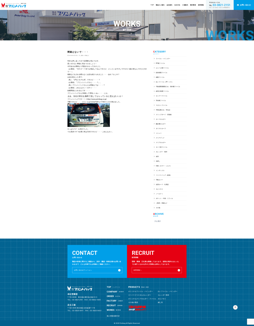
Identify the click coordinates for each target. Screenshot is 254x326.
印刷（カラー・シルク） (163, 166)
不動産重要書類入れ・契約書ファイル (167, 86)
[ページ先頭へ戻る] (235, 307)
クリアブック (160, 138)
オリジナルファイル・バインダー (140, 291)
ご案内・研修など (84, 55)
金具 (157, 156)
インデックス (160, 170)
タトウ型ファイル (161, 147)
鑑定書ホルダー (160, 124)
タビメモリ (159, 189)
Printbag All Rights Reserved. (130, 323)
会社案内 (169, 5)
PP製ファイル (160, 63)
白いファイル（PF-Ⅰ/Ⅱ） (164, 82)
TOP (152, 5)
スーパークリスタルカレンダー (139, 295)
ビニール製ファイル (162, 68)
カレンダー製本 (163, 295)
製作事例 (193, 5)
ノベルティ (159, 194)
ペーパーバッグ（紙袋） (163, 175)
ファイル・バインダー (162, 58)
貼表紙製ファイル (161, 72)
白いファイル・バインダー (167, 291)
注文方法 (177, 5)
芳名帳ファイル (160, 100)
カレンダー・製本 (161, 152)
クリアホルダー (160, 142)
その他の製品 (133, 302)
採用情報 (201, 5)
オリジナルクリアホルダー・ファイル (142, 299)
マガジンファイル (161, 105)
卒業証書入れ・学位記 (162, 110)
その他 (157, 207)
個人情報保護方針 (113, 316)
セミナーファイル (161, 96)
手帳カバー (159, 180)
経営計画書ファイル (162, 91)
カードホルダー (160, 119)
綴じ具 (160, 302)
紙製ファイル (160, 77)
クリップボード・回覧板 (163, 114)
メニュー (158, 133)
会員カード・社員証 (162, 184)
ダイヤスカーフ (160, 128)
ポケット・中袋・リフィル (164, 198)
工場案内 (185, 5)
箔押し (157, 161)
